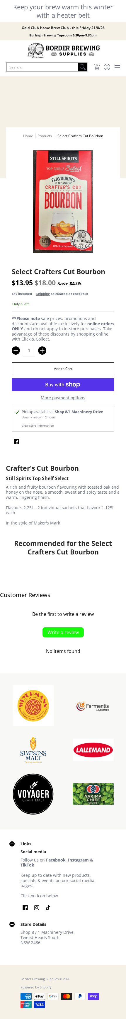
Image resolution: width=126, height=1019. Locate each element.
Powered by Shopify (36, 987)
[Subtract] (16, 350)
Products (45, 135)
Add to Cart (63, 368)
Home (28, 135)
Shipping (43, 293)
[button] (96, 67)
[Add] (42, 350)
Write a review (63, 632)
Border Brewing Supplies (40, 979)
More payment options (63, 397)
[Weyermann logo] (33, 705)
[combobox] (42, 67)
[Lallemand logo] (93, 750)
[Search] (82, 67)
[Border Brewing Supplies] (63, 50)
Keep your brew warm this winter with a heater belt (63, 10)
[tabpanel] (63, 496)
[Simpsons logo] (33, 749)
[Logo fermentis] (93, 706)
